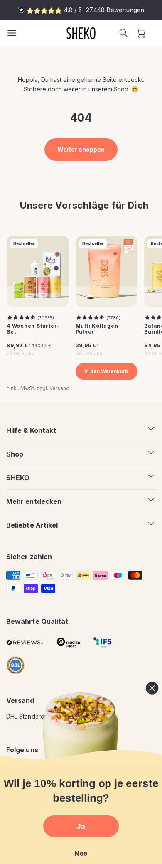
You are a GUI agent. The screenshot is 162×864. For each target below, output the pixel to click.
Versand (59, 388)
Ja (81, 826)
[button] (124, 33)
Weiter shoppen (81, 149)
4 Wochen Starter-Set (33, 329)
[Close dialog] (152, 688)
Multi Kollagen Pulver (97, 329)
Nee (80, 853)
